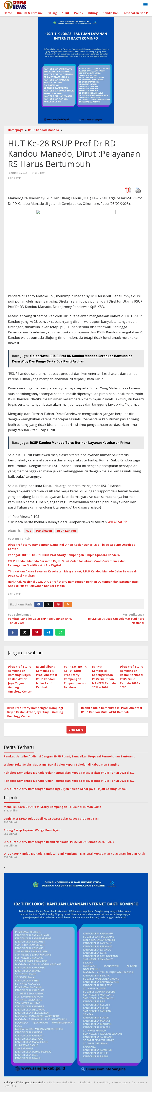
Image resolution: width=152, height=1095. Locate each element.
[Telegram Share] (48, 632)
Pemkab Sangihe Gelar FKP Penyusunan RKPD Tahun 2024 (40, 619)
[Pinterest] (58, 604)
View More (76, 730)
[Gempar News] (15, 5)
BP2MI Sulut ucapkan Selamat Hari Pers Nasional (116, 619)
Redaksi (85, 1082)
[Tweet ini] (25, 632)
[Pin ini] (37, 632)
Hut (28, 530)
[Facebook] (38, 604)
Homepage (121, 1082)
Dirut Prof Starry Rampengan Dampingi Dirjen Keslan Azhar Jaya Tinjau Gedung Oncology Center (20, 679)
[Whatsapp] (60, 632)
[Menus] (145, 5)
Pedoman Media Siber (62, 1082)
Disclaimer (138, 1082)
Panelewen (44, 530)
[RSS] (68, 604)
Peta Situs (10, 1086)
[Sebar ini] (13, 632)
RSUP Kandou (66, 530)
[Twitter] (48, 604)
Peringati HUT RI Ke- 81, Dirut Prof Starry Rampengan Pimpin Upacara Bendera (64, 555)
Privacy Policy (102, 1082)
